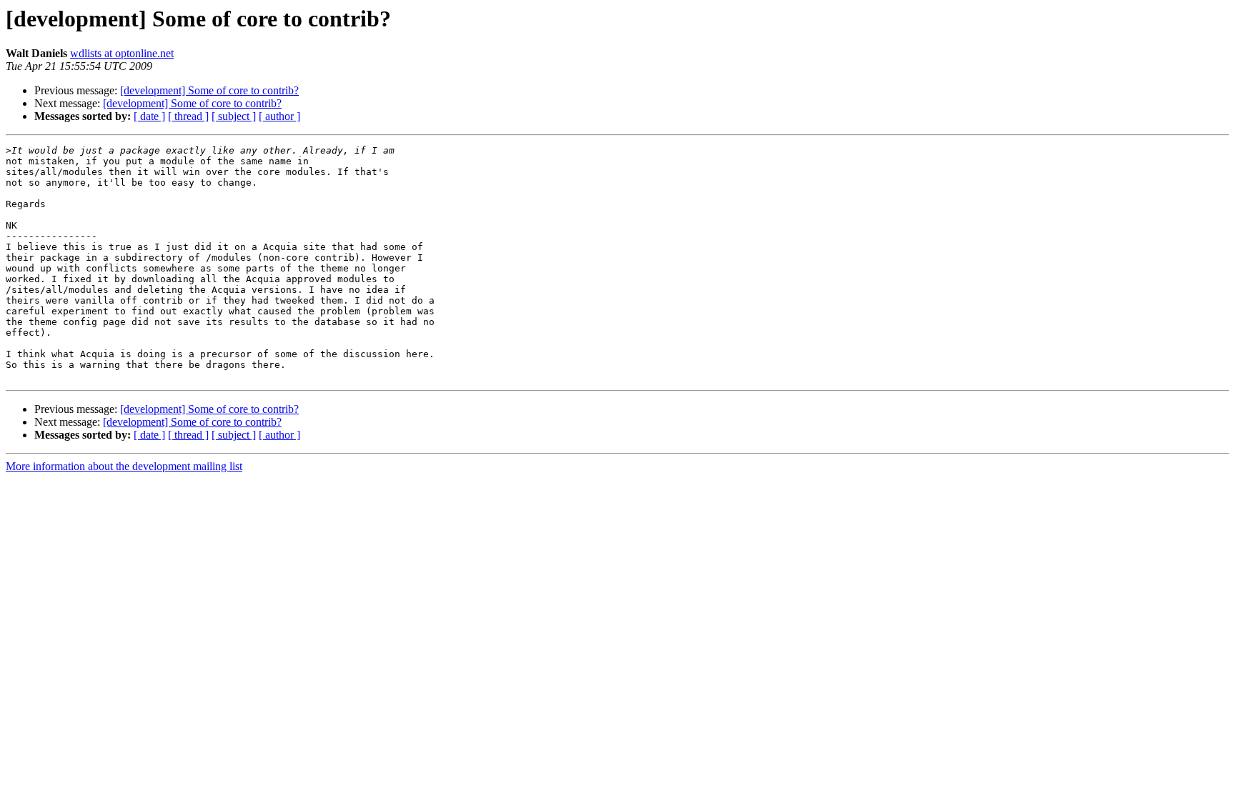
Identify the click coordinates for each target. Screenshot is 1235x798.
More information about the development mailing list (124, 466)
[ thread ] (188, 116)
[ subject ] (234, 116)
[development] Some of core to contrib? (209, 90)
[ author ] (279, 116)
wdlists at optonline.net (122, 53)
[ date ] (149, 116)
